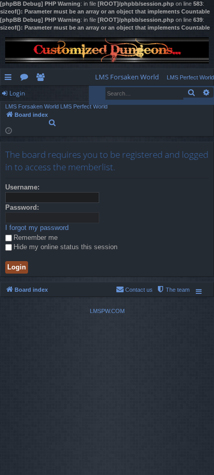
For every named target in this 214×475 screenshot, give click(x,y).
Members (42, 79)
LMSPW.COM (107, 311)
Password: (22, 207)
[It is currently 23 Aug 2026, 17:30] (8, 130)
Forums (26, 79)
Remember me (36, 237)
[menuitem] (127, 77)
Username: (22, 187)
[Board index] (107, 50)
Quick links (10, 79)
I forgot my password (37, 228)
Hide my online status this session (65, 247)
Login (17, 93)
